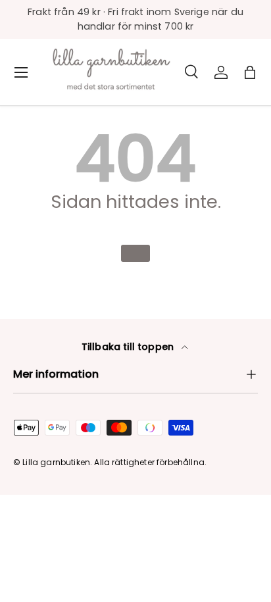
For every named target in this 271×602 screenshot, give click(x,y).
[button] (249, 72)
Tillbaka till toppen (129, 346)
